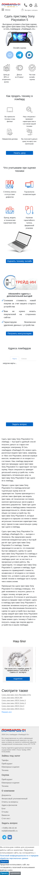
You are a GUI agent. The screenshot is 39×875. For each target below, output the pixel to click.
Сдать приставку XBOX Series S (14, 700)
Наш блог (19, 641)
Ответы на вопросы (10, 802)
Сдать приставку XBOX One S (13, 709)
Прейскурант (7, 764)
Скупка (5, 775)
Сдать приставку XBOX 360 (12, 698)
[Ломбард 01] (13, 730)
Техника (5, 770)
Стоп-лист (6, 818)
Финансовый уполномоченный (14, 799)
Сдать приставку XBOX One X (13, 706)
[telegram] (4, 837)
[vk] (9, 837)
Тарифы (5, 760)
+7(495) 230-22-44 (9, 828)
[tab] (14, 359)
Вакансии (6, 815)
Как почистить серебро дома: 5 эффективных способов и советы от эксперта (18, 670)
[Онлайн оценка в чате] (19, 55)
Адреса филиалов (9, 805)
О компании (8, 791)
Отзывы (5, 812)
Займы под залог (11, 756)
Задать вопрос (10, 823)
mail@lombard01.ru (9, 831)
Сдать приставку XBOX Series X (14, 703)
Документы (6, 795)
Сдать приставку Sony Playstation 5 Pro (16, 695)
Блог (4, 809)
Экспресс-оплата (30, 10)
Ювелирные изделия (10, 767)
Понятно (4, 862)
